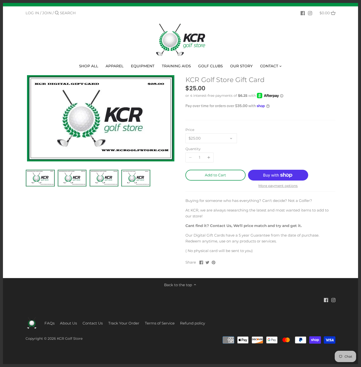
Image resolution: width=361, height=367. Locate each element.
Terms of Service (160, 323)
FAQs (49, 323)
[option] (40, 178)
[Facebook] (303, 12)
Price (189, 130)
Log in (32, 13)
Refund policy (192, 323)
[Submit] (57, 13)
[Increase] (208, 157)
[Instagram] (310, 12)
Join (47, 13)
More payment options (278, 186)
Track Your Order (123, 323)
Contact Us (93, 323)
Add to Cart (215, 175)
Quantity (193, 149)
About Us (68, 323)
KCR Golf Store (70, 338)
